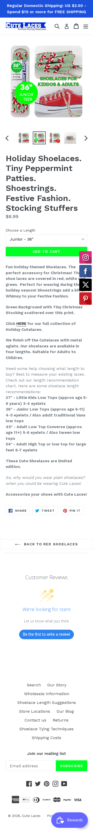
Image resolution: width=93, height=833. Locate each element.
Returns (60, 720)
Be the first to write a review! (46, 634)
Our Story (56, 684)
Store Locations (34, 711)
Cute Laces (31, 816)
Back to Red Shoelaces (50, 544)
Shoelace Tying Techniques (46, 728)
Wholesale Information (46, 693)
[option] (24, 138)
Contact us (35, 720)
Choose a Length (20, 230)
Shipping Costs (46, 737)
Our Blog (65, 711)
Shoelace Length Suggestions (46, 702)
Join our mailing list (46, 753)
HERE (21, 323)
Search (34, 684)
